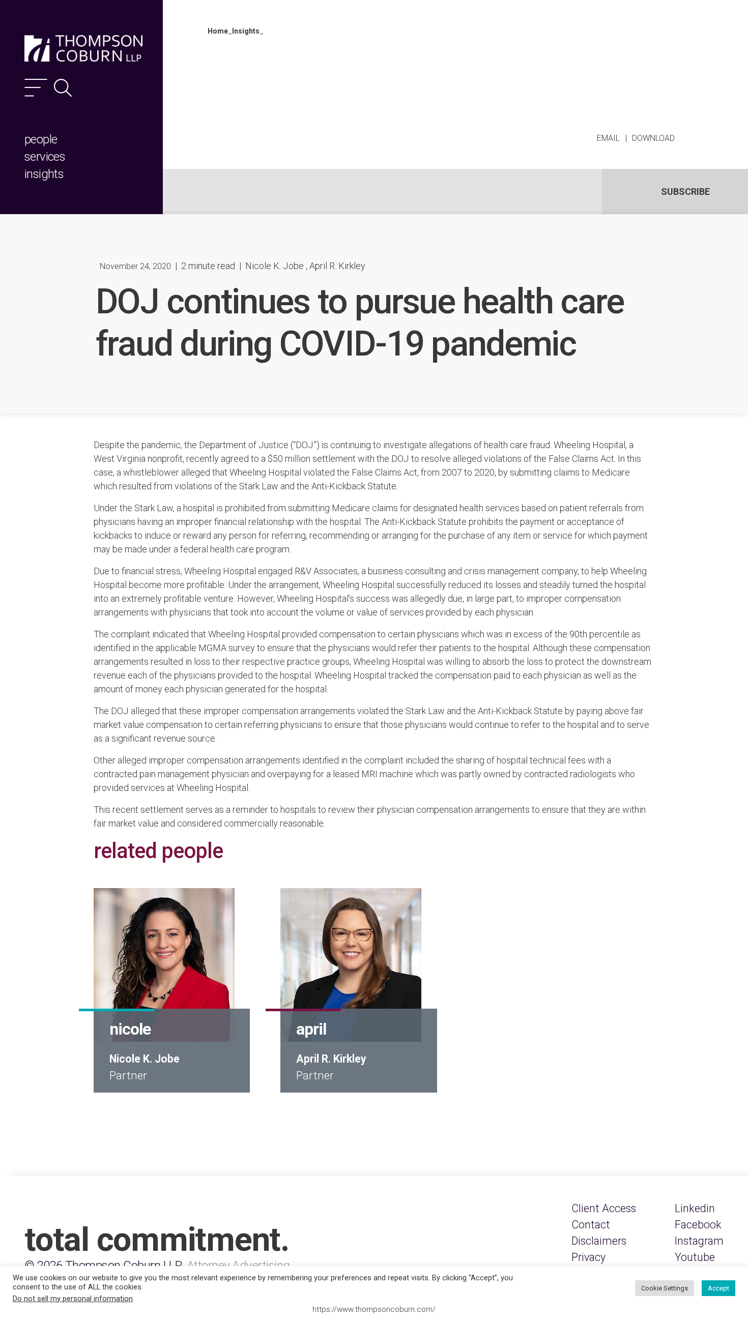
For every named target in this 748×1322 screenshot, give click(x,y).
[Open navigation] (35, 87)
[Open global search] (62, 87)
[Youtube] (695, 1257)
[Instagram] (699, 1241)
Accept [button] (718, 1288)
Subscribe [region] (685, 191)
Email (608, 138)
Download (653, 138)
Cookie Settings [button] (664, 1288)
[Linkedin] (695, 1208)
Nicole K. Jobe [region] (274, 265)
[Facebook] (698, 1225)
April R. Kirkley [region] (337, 265)
